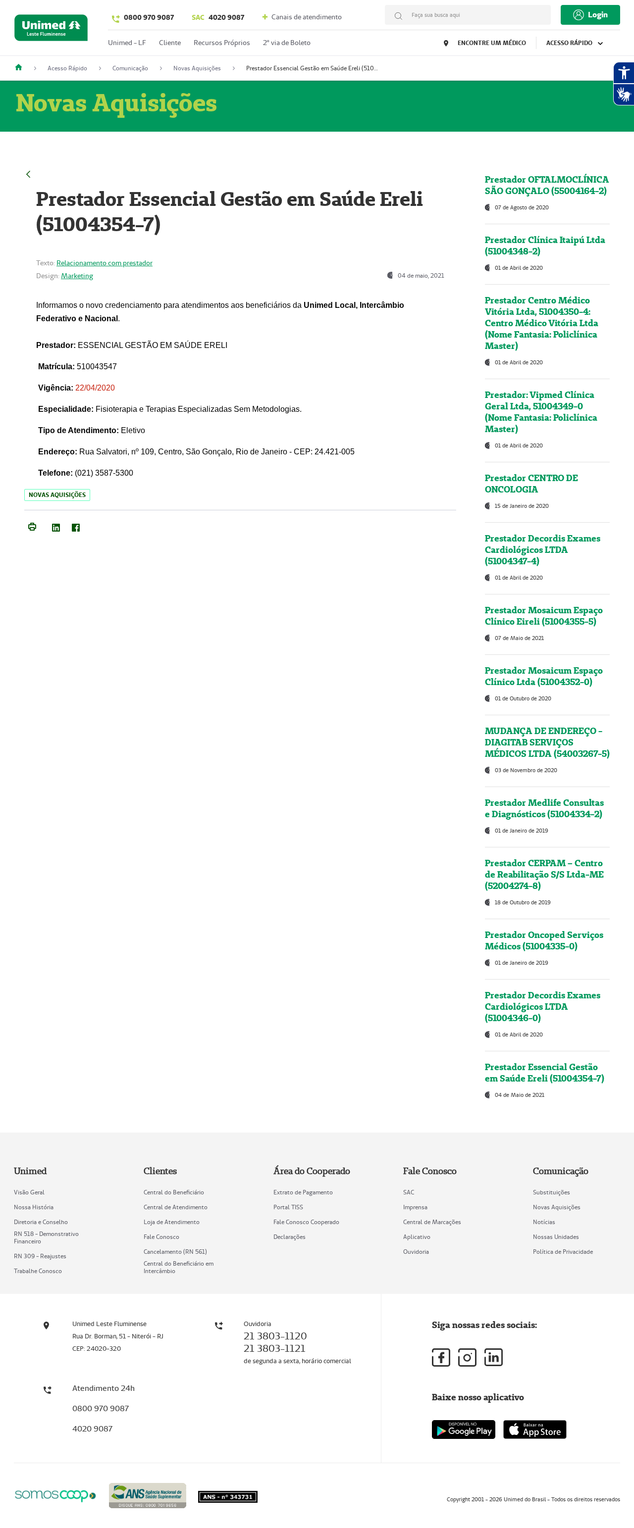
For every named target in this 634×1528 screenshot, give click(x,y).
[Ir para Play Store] (463, 1429)
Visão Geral (29, 1192)
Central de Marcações (432, 1222)
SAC (408, 1192)
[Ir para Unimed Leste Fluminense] (51, 30)
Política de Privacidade (563, 1251)
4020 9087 (218, 17)
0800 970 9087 (149, 17)
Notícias (544, 1222)
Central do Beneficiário (174, 1192)
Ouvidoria (416, 1251)
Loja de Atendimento (172, 1222)
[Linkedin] (493, 1357)
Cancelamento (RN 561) (175, 1251)
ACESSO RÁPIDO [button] (570, 43)
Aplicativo (416, 1236)
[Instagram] (467, 1357)
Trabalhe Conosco (38, 1271)
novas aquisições (57, 494)
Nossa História (33, 1207)
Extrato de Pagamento (303, 1192)
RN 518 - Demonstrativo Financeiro (46, 1237)
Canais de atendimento (306, 16)
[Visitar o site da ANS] (147, 1494)
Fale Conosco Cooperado (306, 1222)
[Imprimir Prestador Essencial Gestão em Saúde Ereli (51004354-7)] (32, 526)
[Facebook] (76, 526)
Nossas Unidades (556, 1236)
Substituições (551, 1192)
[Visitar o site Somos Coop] (55, 1494)
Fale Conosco (161, 1236)
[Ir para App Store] (535, 1429)
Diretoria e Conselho (41, 1222)
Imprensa (415, 1207)
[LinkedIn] (56, 526)
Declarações (289, 1236)
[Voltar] (28, 173)
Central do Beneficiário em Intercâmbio (178, 1267)
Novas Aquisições (557, 1207)
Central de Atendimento (176, 1207)
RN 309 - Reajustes (40, 1256)
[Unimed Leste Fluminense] (22, 68)
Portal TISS (288, 1207)
